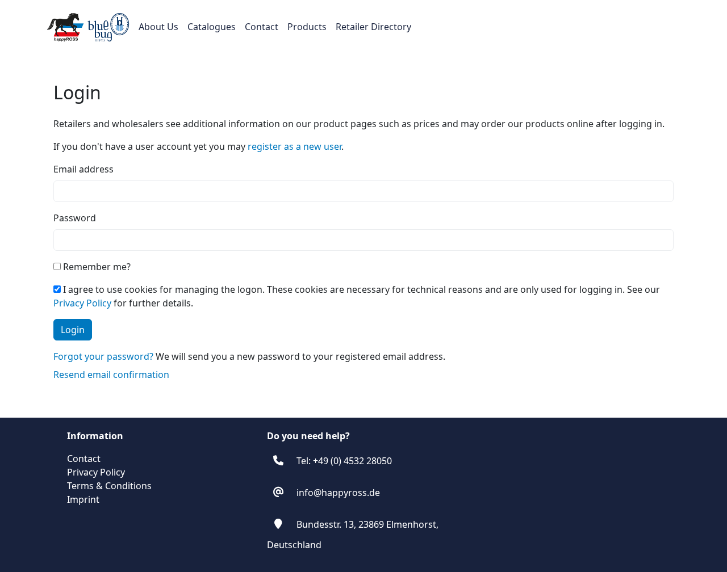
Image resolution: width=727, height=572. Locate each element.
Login (73, 329)
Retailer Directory (373, 26)
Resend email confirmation (111, 374)
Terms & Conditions (109, 486)
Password (74, 218)
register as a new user (294, 146)
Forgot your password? (103, 356)
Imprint (83, 499)
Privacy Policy (82, 303)
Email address (83, 169)
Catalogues (211, 26)
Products (307, 26)
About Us (158, 26)
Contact (261, 26)
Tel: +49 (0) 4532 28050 (344, 461)
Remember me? (96, 266)
